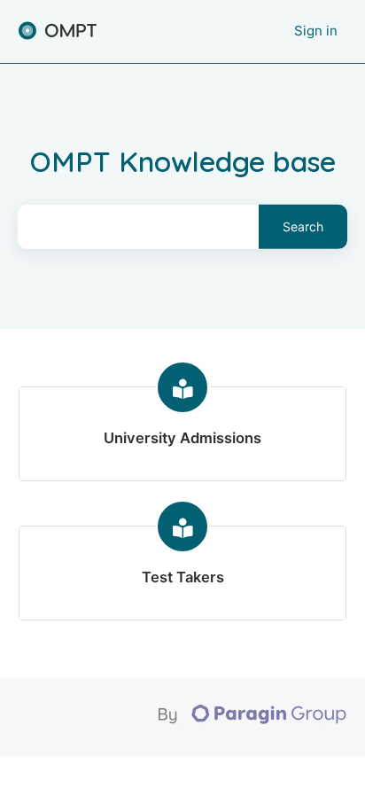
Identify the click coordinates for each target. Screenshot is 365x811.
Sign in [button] (316, 30)
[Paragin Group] (252, 720)
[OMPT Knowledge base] (58, 31)
